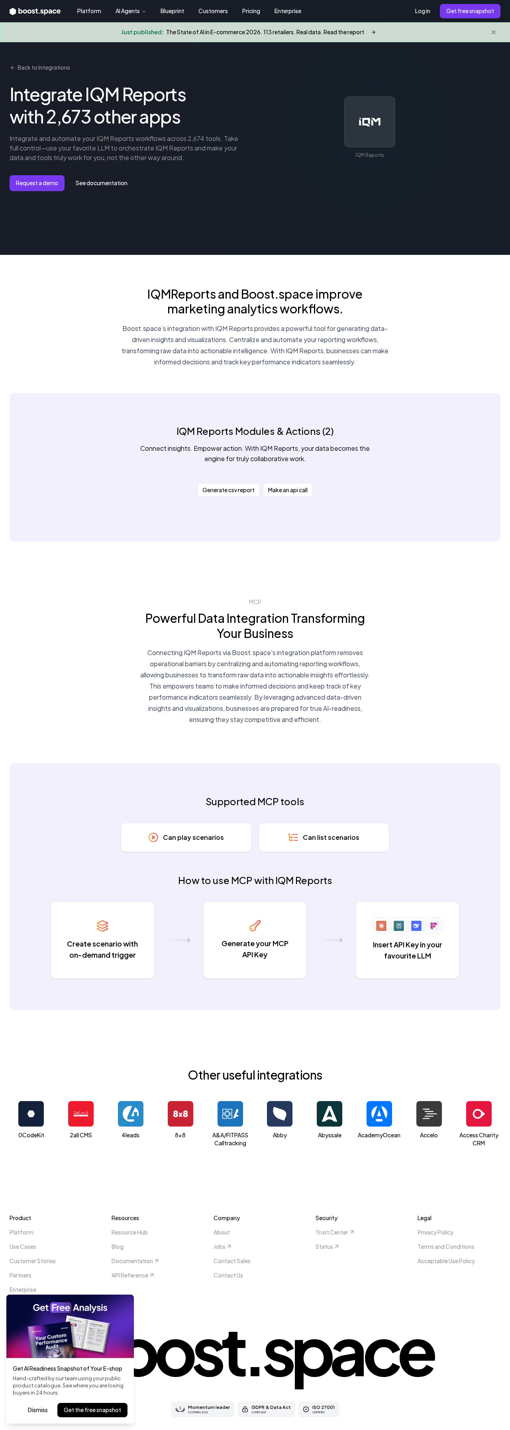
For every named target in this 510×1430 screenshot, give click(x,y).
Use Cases (23, 1246)
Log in (422, 10)
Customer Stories (33, 1260)
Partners (20, 1275)
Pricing (251, 10)
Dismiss (38, 1409)
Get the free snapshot (92, 1409)
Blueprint (172, 10)
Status (324, 1246)
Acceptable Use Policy (446, 1260)
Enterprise (288, 10)
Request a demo (37, 182)
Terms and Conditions (446, 1246)
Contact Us (228, 1275)
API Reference (130, 1275)
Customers (213, 10)
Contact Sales (232, 1260)
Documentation (132, 1260)
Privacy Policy (435, 1232)
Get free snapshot (470, 10)
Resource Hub (130, 1232)
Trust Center (332, 1232)
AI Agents (128, 10)
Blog (118, 1246)
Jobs (220, 1246)
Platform (89, 10)
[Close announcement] (493, 32)
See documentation (102, 182)
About (222, 1232)
